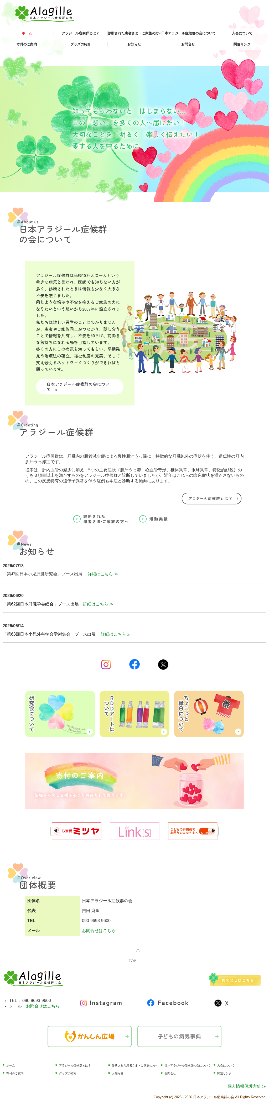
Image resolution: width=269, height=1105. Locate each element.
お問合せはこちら (99, 930)
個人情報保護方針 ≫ (246, 1086)
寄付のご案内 (27, 44)
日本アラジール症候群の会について (188, 33)
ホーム (27, 33)
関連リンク (242, 44)
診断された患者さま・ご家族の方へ (135, 33)
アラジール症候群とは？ (80, 33)
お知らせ (134, 44)
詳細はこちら (114, 634)
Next (213, 831)
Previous (55, 831)
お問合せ (188, 44)
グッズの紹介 (80, 44)
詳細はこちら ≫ (103, 574)
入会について (242, 33)
